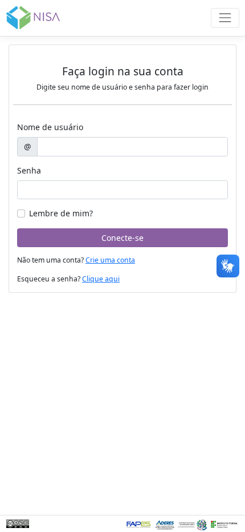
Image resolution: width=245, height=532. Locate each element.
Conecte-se (122, 237)
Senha (29, 170)
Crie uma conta (110, 260)
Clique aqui (101, 279)
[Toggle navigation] (225, 18)
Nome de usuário (50, 127)
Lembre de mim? (61, 213)
